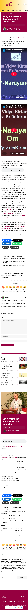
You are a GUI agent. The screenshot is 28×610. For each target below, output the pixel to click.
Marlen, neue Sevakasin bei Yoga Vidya (12, 256)
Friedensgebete (20, 528)
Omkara (9, 430)
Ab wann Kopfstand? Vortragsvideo (6, 374)
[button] (2, 4)
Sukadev (9, 13)
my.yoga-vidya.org (5, 562)
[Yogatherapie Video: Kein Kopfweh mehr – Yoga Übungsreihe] (23, 366)
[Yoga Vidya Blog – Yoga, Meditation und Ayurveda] (3, 596)
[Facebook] (20, 597)
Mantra (4, 13)
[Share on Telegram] (15, 607)
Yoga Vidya (7, 226)
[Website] (26, 297)
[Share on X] (9, 607)
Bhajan (9, 528)
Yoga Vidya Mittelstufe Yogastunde (11, 515)
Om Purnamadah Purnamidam (8, 535)
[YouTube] (22, 597)
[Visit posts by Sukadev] (4, 29)
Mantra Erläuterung (12, 273)
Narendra (3, 452)
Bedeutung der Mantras (7, 213)
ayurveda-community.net (16, 561)
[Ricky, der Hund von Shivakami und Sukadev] (23, 382)
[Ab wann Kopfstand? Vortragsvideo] (23, 375)
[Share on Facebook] (6, 607)
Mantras (3, 533)
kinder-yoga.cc (4, 561)
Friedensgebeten (5, 457)
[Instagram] (24, 597)
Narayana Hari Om (6, 202)
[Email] (18, 607)
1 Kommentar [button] (22, 577)
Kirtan (2, 204)
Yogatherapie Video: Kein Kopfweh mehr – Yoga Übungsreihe (7, 366)
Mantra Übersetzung (6, 275)
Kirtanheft (14, 457)
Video (12, 13)
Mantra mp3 (20, 273)
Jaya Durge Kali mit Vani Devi (10, 518)
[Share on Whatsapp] (12, 607)
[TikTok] (26, 597)
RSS (8, 448)
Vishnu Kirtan (4, 277)
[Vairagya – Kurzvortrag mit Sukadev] (23, 359)
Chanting (13, 528)
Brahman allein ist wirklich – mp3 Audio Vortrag (14, 258)
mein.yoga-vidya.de (15, 562)
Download (19, 446)
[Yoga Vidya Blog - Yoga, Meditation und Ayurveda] (8, 4)
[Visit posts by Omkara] (4, 431)
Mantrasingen (11, 454)
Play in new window (11, 446)
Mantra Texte (8, 209)
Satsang (3, 455)
